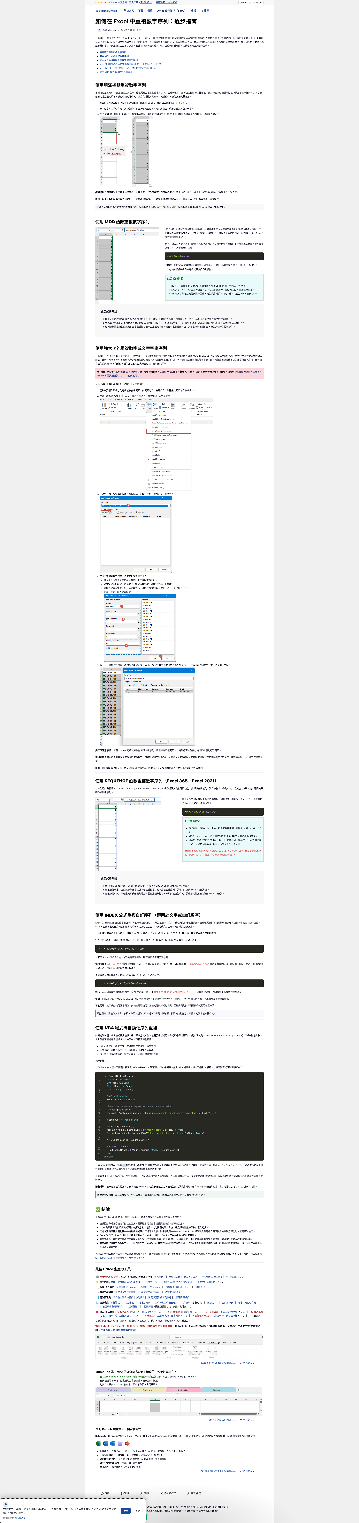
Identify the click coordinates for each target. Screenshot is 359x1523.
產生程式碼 (174, 1276)
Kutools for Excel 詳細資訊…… (218, 1362)
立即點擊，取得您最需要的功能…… (120, 1330)
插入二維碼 (107, 1315)
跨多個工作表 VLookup (177, 1287)
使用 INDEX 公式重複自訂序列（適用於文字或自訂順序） (128, 68)
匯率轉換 (175, 1315)
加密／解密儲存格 (247, 1302)
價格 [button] (150, 10)
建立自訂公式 (190, 1276)
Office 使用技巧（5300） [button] (172, 10)
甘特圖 (188, 1311)
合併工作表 (227, 1302)
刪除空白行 (151, 1281)
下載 (140, 10)
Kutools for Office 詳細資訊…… (218, 1470)
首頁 (107, 1493)
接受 (125, 1510)
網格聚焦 (115, 1302)
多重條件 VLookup (126, 1287)
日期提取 (211, 1302)
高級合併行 (218, 1315)
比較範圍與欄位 (181, 1297)
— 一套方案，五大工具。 (123, 2)
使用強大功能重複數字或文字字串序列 (119, 60)
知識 (126, 1493)
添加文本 (135, 1311)
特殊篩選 (148, 1306)
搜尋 (206, 10)
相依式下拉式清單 (150, 1292)
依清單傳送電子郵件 (113, 1306)
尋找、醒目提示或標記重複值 (125, 1281)
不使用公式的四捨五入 (208, 1281)
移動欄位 (139, 1297)
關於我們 (196, 1493)
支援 (193, 10)
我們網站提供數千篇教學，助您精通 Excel (121, 1257)
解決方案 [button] (129, 10)
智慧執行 (158, 1276)
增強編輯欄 (144, 1302)
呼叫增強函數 (233, 1276)
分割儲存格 (231, 1315)
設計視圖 (130, 1302)
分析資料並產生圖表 (212, 1276)
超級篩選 (132, 1306)
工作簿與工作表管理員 (166, 1302)
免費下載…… (247, 1362)
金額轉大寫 (163, 1315)
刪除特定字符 (149, 1311)
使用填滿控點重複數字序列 (113, 52)
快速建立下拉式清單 (125, 1292)
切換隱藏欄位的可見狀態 (159, 1297)
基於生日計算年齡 (229, 1311)
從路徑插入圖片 (123, 1315)
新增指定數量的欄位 (123, 1297)
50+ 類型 (175, 1311)
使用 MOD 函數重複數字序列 (114, 56)
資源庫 (186, 1302)
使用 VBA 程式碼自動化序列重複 (116, 72)
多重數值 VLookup (150, 1287)
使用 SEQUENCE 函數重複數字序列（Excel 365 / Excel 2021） (132, 64)
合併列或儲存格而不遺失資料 (177, 1281)
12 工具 (123, 1311)
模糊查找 (200, 1287)
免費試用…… (134, 375)
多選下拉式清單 (173, 1292)
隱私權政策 (170, 1493)
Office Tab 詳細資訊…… (222, 1419)
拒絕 (137, 1510)
